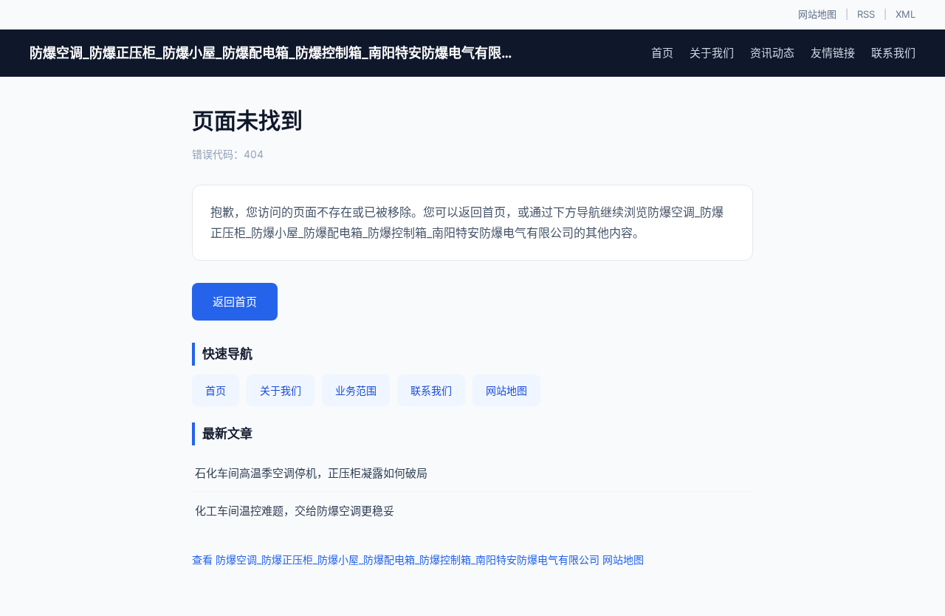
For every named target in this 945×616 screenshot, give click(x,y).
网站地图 (817, 14)
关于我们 (712, 53)
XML (905, 14)
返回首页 (235, 302)
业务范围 (356, 390)
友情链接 (833, 53)
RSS (866, 14)
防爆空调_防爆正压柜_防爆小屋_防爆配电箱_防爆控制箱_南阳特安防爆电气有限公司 (273, 53)
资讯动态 (772, 53)
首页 (662, 53)
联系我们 (893, 53)
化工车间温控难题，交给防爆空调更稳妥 (294, 511)
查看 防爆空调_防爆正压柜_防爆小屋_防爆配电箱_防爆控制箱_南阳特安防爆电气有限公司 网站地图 (418, 559)
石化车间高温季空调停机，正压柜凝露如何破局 (311, 473)
